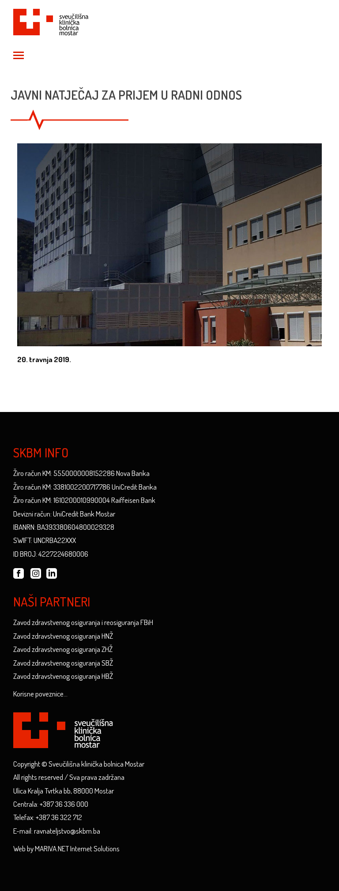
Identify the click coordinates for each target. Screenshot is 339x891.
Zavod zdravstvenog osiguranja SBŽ (63, 662)
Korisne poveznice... (40, 693)
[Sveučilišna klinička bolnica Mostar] (51, 20)
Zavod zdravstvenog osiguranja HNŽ (63, 635)
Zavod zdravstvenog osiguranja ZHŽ (63, 649)
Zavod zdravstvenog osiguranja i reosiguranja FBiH (83, 622)
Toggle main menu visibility (18, 55)
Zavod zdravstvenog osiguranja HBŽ (63, 676)
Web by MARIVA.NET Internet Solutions (66, 848)
